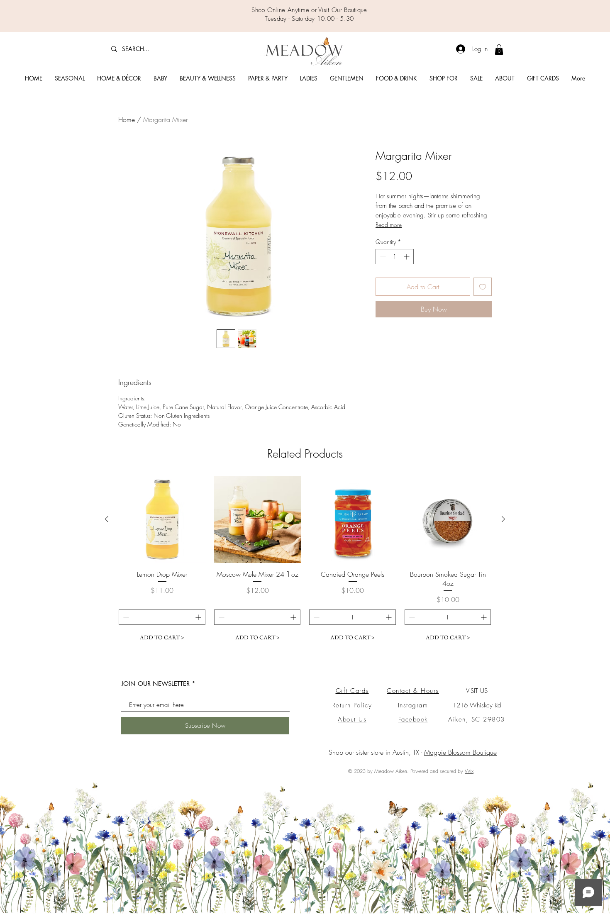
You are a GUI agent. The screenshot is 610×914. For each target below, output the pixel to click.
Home (126, 119)
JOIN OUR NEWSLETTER (155, 683)
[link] (499, 49)
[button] (70, 78)
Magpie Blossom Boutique (460, 752)
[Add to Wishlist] (482, 287)
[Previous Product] (107, 519)
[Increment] (407, 256)
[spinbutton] (394, 256)
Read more (389, 225)
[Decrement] (382, 256)
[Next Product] (503, 519)
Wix (469, 771)
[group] (305, 560)
